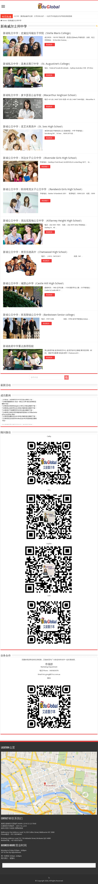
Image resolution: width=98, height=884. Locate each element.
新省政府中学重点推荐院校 (18, 346)
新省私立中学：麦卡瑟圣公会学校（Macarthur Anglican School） (40, 95)
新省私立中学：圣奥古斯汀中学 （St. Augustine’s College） (37, 63)
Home (4, 20)
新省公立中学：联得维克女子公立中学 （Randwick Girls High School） (43, 189)
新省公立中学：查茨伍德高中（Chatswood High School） (36, 252)
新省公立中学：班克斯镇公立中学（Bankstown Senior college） (39, 314)
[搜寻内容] (66, 377)
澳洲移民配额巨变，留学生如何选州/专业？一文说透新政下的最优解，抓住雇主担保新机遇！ (48, 16)
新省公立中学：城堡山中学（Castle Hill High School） (34, 283)
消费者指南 (19, 828)
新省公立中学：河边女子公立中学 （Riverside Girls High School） (40, 157)
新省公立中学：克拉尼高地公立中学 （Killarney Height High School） (43, 220)
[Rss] (49, 877)
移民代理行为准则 (7, 828)
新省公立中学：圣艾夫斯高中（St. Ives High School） (33, 126)
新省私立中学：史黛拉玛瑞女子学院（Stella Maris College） (37, 33)
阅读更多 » (49, 44)
